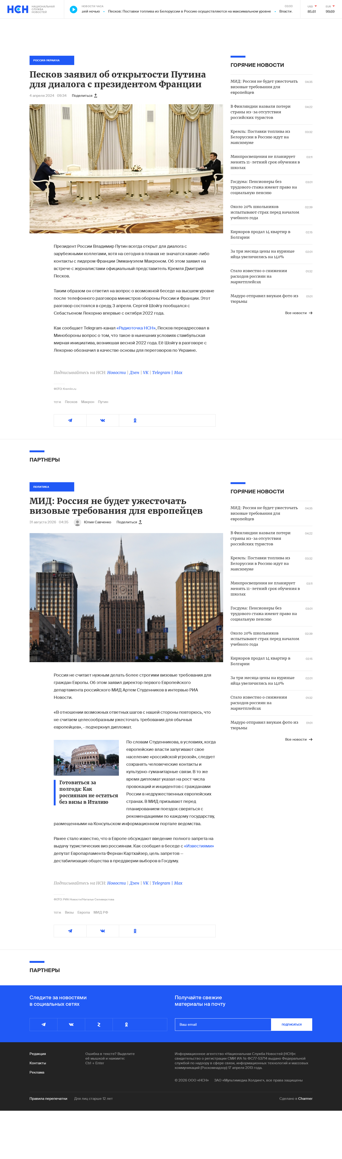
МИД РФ (101, 912)
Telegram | (163, 372)
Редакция (38, 1054)
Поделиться (82, 95)
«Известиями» (199, 846)
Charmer (305, 1098)
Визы (69, 912)
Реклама (37, 1072)
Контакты (38, 1063)
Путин (103, 402)
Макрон (87, 402)
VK (145, 372)
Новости (116, 372)
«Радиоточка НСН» (136, 328)
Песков (71, 402)
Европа (83, 912)
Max (178, 372)
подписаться (292, 1024)
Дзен (134, 372)
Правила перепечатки (48, 1098)
